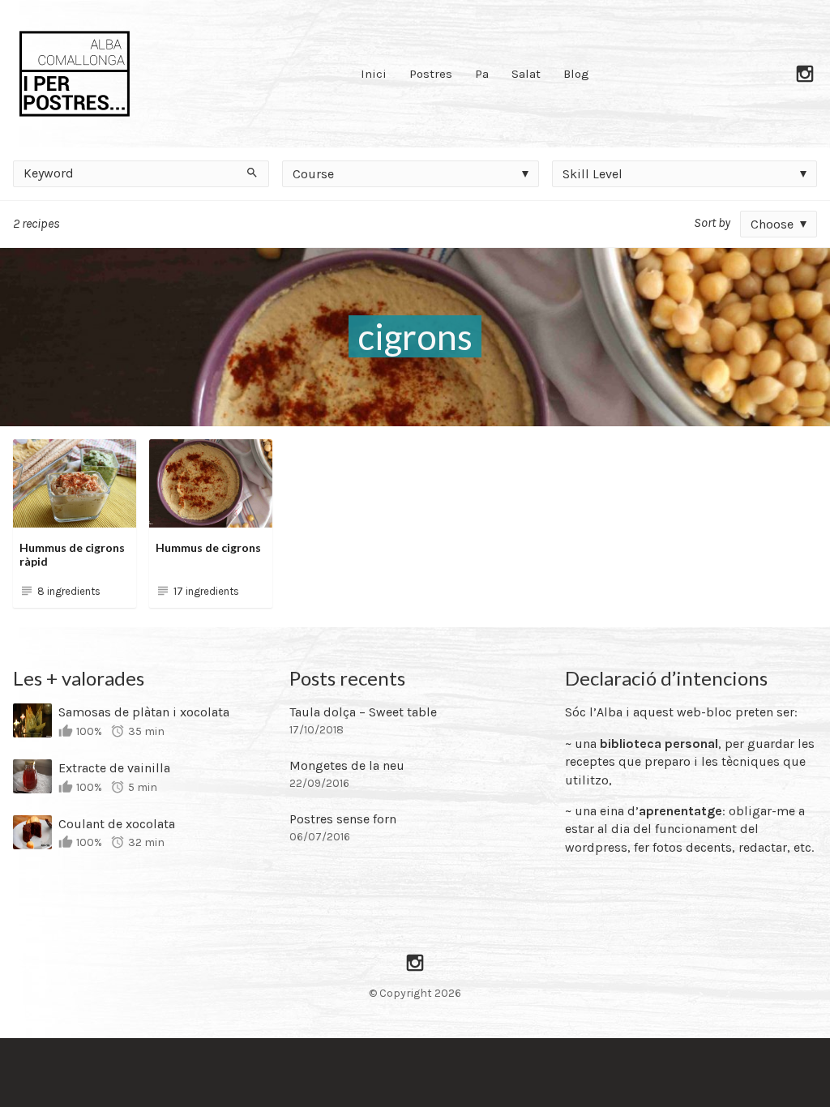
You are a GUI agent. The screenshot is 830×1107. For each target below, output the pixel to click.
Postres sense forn (342, 819)
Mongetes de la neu (346, 765)
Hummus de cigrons (208, 547)
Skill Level (592, 174)
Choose (772, 224)
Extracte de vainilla (114, 768)
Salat (526, 73)
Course (313, 174)
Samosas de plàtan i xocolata (143, 712)
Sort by (712, 222)
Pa (482, 73)
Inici (374, 73)
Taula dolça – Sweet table (363, 712)
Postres (430, 73)
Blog (576, 73)
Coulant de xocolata (116, 823)
